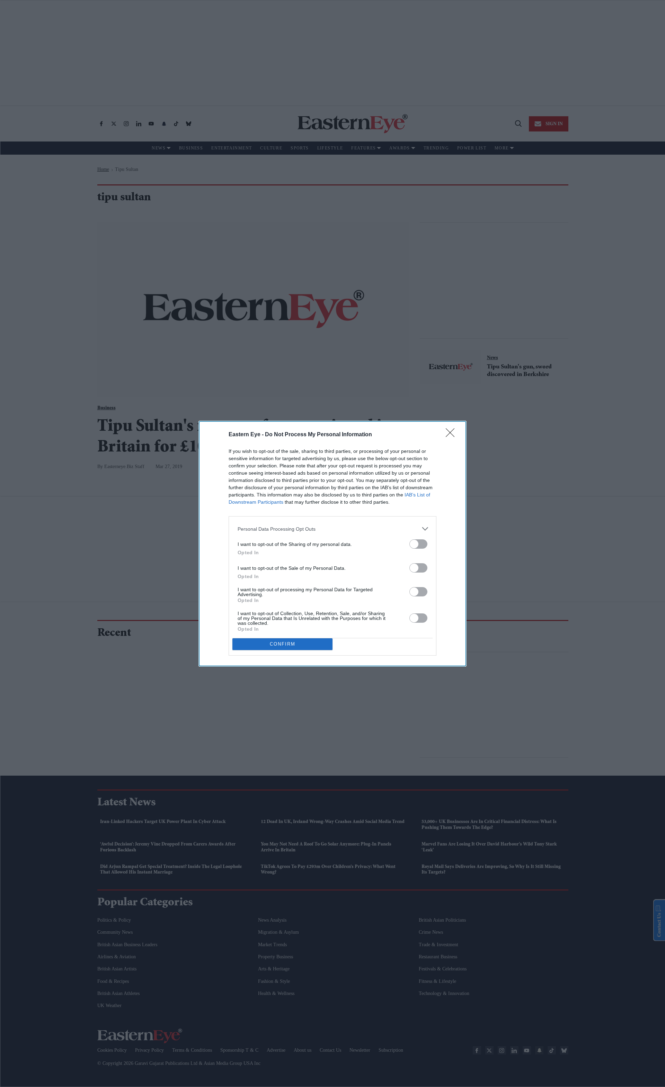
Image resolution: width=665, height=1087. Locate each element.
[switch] (418, 544)
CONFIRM (282, 644)
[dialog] (332, 543)
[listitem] (332, 528)
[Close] (452, 434)
